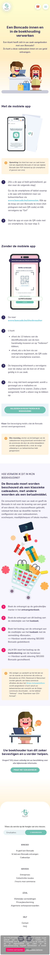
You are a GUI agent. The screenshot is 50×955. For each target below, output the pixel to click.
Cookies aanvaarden (15, 950)
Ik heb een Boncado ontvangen (25, 854)
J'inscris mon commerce (25, 881)
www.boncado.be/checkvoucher (25, 320)
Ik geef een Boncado (25, 850)
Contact (25, 923)
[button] (38, 7)
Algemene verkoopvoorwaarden (25, 905)
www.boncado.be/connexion (23, 200)
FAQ (25, 926)
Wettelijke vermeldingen (25, 898)
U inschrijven (36, 832)
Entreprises (25, 874)
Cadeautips (25, 857)
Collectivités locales (25, 878)
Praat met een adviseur (25, 770)
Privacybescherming (25, 902)
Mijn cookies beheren (34, 950)
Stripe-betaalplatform (35, 683)
